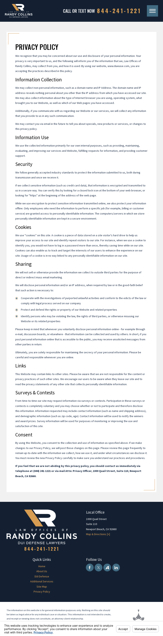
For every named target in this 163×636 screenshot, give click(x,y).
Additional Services (41, 581)
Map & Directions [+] (98, 534)
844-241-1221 (119, 10)
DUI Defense (42, 576)
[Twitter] (98, 567)
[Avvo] (107, 567)
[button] (152, 10)
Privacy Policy (42, 591)
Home (41, 566)
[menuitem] (42, 566)
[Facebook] (90, 567)
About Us (41, 571)
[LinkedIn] (116, 567)
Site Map (42, 586)
